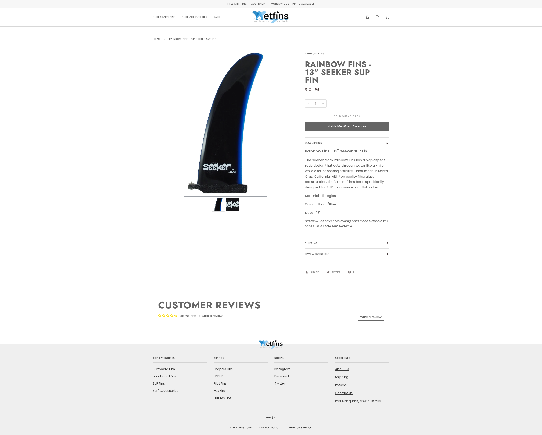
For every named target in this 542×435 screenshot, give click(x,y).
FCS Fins (220, 391)
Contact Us (344, 393)
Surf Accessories (165, 391)
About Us (342, 369)
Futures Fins (222, 398)
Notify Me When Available (347, 126)
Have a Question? (317, 253)
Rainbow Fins (314, 53)
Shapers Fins (223, 369)
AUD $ (269, 417)
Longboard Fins (164, 376)
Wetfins (239, 427)
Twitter (279, 383)
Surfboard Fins (164, 369)
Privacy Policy (269, 427)
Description (313, 142)
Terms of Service (299, 427)
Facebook (282, 376)
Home (156, 39)
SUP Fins (159, 383)
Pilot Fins (220, 383)
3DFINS (218, 376)
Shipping (311, 243)
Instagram (282, 369)
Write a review (371, 317)
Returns (341, 385)
